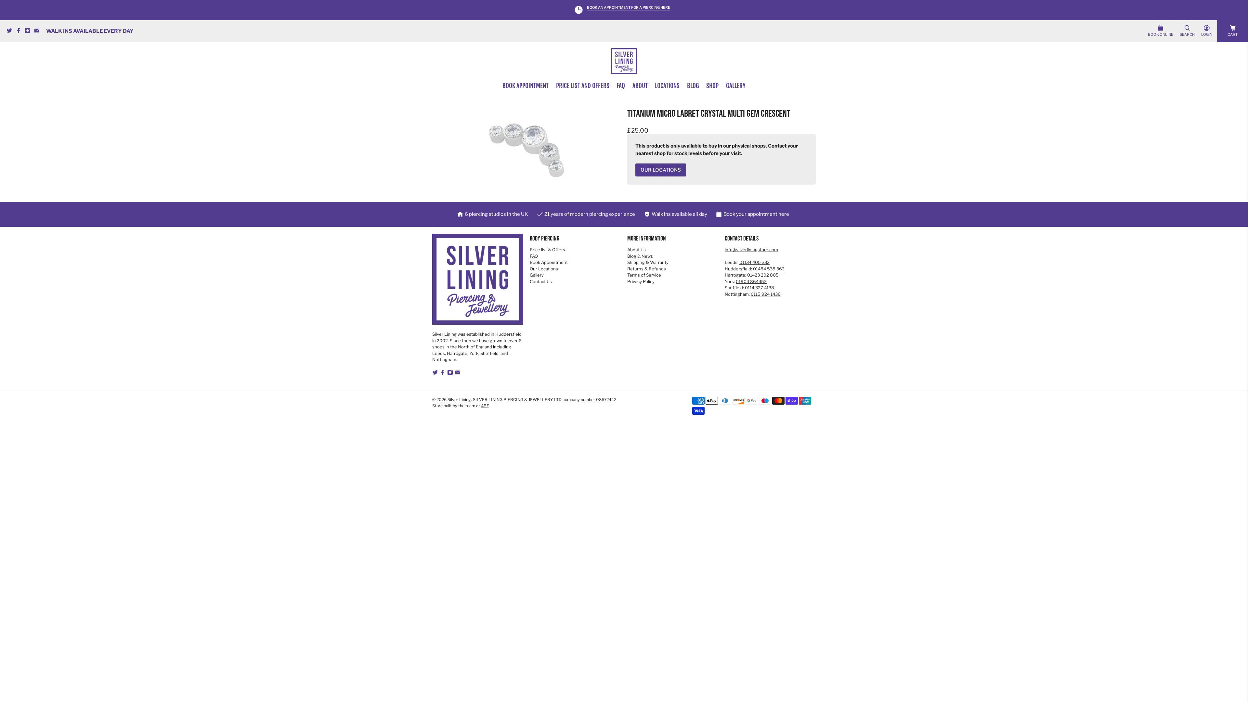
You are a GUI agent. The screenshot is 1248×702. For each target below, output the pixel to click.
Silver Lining (459, 399)
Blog (693, 86)
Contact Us (541, 281)
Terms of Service (644, 275)
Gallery (736, 86)
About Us (636, 249)
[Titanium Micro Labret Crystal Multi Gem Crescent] (526, 150)
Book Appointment (549, 262)
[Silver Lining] (624, 61)
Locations (667, 86)
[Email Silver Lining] (38, 32)
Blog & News (640, 256)
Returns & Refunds (646, 268)
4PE (485, 405)
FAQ (621, 86)
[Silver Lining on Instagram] (29, 32)
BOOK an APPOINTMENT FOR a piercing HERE (628, 8)
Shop (712, 86)
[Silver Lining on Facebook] (20, 32)
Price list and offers (582, 86)
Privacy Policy (641, 281)
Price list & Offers (547, 249)
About (640, 86)
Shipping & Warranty (648, 262)
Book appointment (525, 86)
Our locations (661, 170)
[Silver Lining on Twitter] (11, 32)
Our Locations (544, 268)
